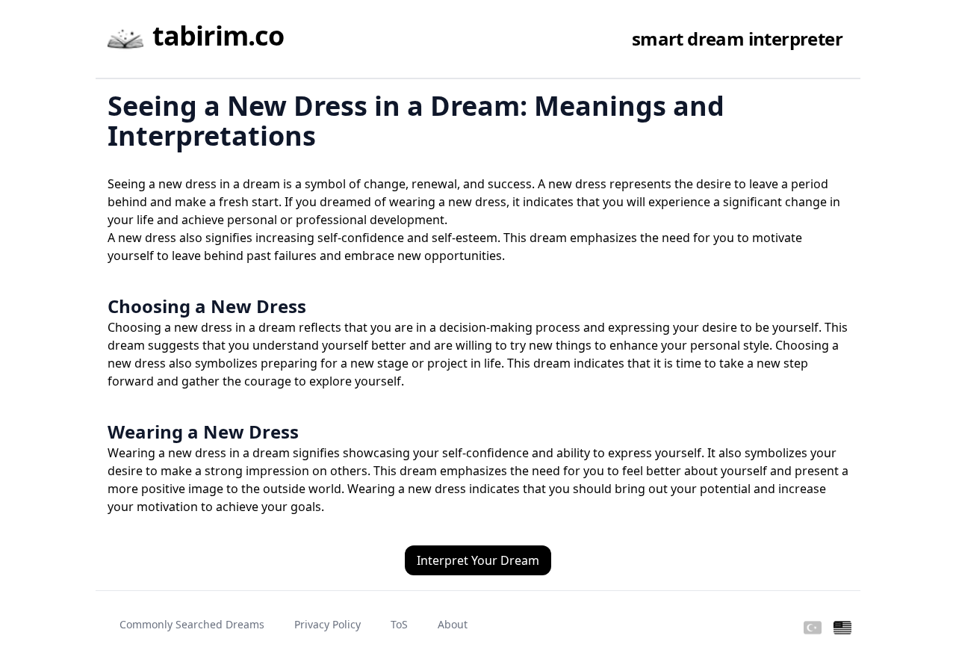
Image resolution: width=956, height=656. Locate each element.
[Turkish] (813, 628)
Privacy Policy (327, 624)
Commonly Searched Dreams (192, 624)
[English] (842, 628)
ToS (399, 624)
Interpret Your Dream (478, 560)
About (453, 624)
